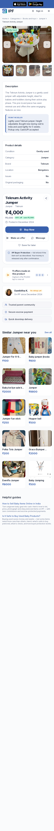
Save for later (29, 245)
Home (4, 18)
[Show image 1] (8, 70)
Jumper (42, 18)
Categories (15, 18)
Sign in (39, 11)
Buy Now (29, 229)
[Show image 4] (48, 70)
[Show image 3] (34, 70)
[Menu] (49, 11)
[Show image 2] (21, 70)
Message (40, 238)
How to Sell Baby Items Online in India (21, 503)
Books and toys (29, 18)
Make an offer (18, 238)
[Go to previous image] (7, 44)
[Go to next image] (46, 44)
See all (48, 332)
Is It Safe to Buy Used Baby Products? (21, 516)
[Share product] (46, 198)
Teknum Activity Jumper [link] (12, 22)
